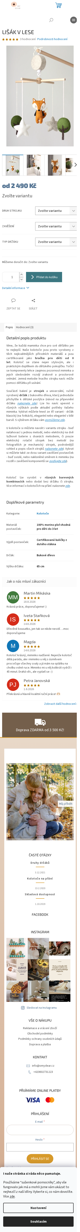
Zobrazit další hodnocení (60, 704)
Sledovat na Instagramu (42, 1008)
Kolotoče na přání (40, 879)
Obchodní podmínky (40, 1033)
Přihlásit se (40, 1158)
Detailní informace (13, 288)
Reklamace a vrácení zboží (40, 1028)
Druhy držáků (40, 863)
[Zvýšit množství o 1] (21, 274)
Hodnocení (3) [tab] (24, 327)
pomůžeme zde (55, 420)
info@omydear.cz (43, 1066)
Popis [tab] (9, 327)
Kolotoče (43, 513)
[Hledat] (51, 20)
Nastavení (38, 1208)
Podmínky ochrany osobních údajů (40, 1039)
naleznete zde (26, 403)
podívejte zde (57, 461)
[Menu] (73, 20)
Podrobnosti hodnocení (52, 39)
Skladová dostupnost (40, 895)
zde (12, 1196)
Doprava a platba (40, 1044)
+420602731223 (43, 1072)
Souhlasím (38, 1221)
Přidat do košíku (47, 277)
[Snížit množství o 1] (21, 279)
